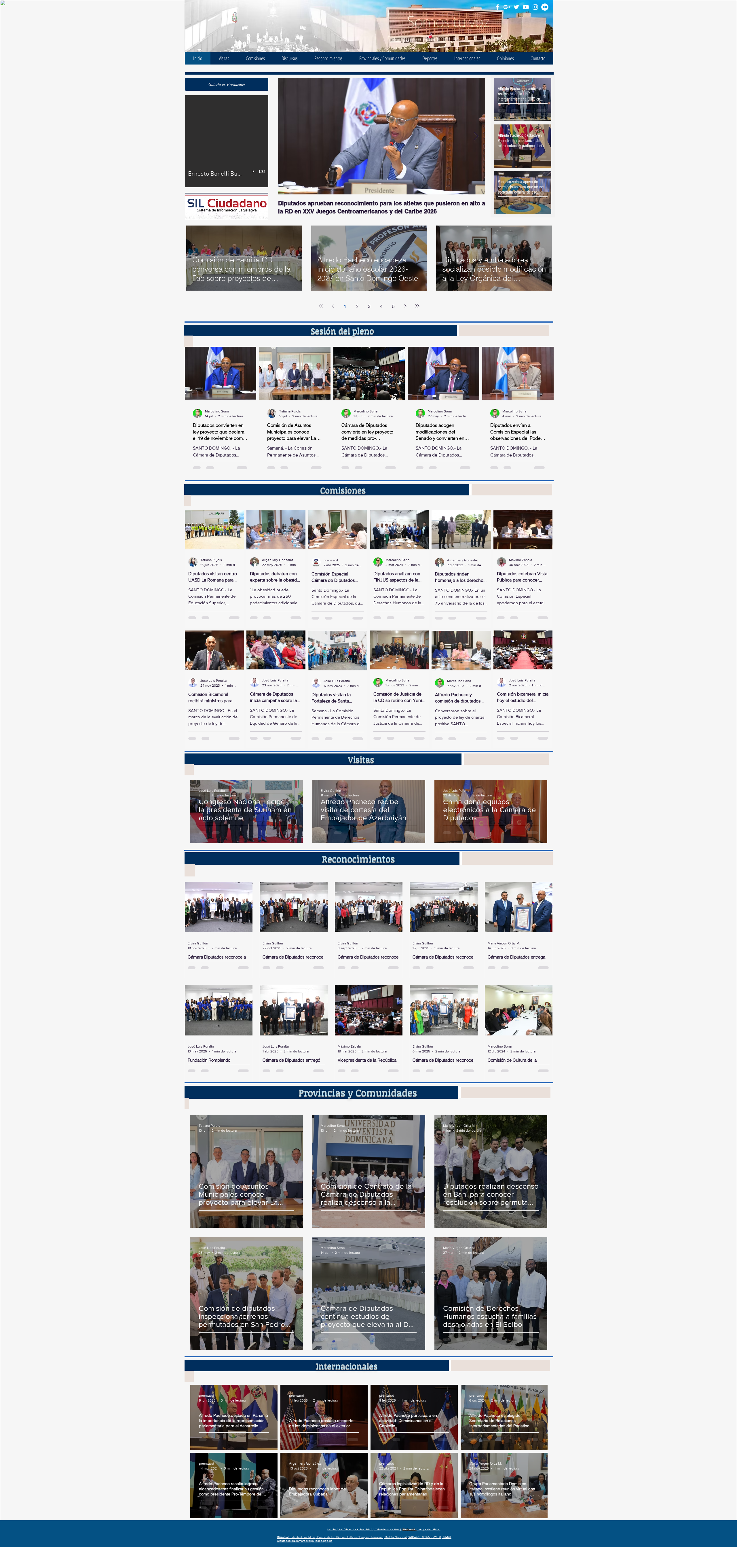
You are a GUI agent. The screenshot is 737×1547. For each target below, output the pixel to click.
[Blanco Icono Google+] (506, 7)
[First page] (321, 306)
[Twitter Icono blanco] (516, 7)
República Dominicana (256, 24)
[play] (254, 171)
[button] (226, 84)
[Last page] (417, 306)
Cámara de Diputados (257, 17)
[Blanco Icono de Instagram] (535, 7)
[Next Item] (475, 136)
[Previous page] (333, 306)
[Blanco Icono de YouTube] (525, 7)
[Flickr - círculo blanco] (544, 7)
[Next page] (405, 306)
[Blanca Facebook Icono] (497, 7)
